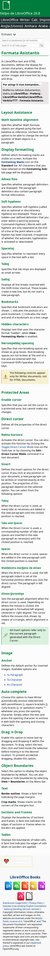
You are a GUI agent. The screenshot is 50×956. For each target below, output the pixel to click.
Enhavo (6, 34)
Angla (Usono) (12, 26)
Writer (25, 19)
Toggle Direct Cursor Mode (17, 447)
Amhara (31, 26)
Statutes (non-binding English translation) (24, 906)
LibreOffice (9, 19)
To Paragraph (15, 674)
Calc (35, 19)
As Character (14, 684)
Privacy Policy (36, 902)
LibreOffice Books (25, 877)
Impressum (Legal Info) (15, 902)
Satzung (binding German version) (21, 909)
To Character (14, 679)
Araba (43, 26)
